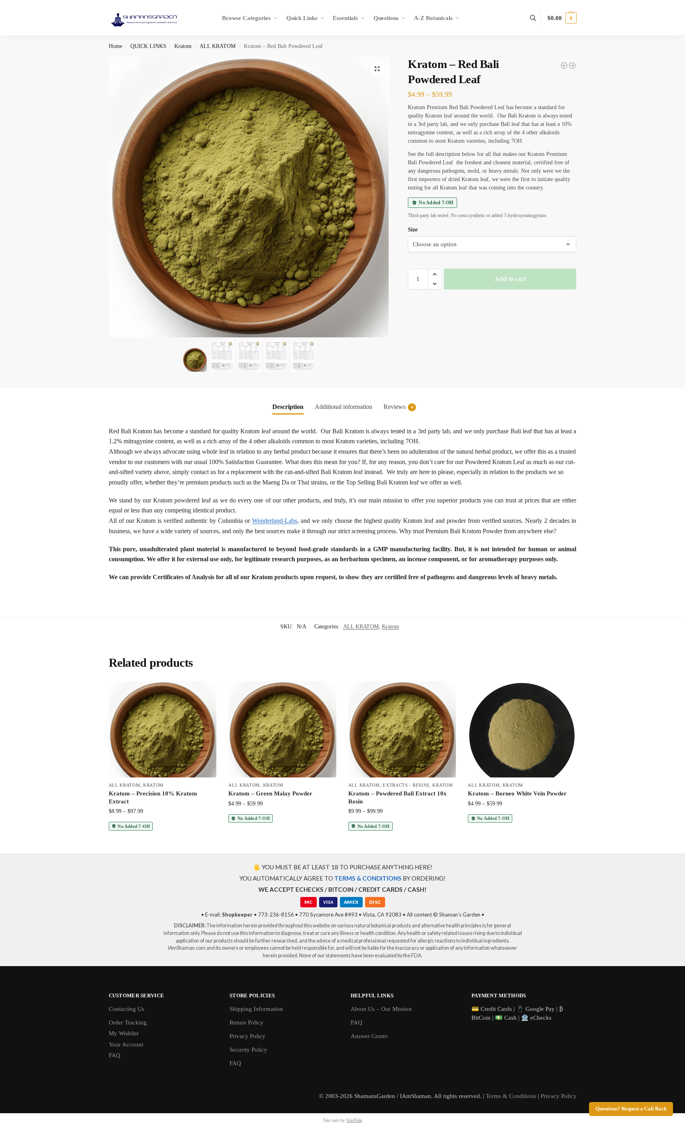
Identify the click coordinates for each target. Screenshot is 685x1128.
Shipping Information (256, 1009)
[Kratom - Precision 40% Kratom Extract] (564, 66)
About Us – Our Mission (381, 1009)
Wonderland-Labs (274, 520)
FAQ (114, 1055)
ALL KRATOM (218, 46)
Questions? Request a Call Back (631, 1109)
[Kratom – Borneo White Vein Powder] (522, 729)
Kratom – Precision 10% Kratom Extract (153, 797)
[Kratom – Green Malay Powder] (282, 729)
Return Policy (247, 1022)
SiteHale (354, 1120)
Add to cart (510, 278)
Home (115, 46)
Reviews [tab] (398, 406)
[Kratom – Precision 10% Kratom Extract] (163, 729)
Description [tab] (288, 406)
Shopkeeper (237, 914)
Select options (162, 846)
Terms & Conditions (511, 1096)
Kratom (183, 46)
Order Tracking (128, 1022)
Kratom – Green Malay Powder (270, 793)
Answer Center (369, 1036)
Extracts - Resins (406, 785)
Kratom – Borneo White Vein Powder (517, 793)
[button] (561, 18)
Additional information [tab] (343, 406)
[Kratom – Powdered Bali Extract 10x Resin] (402, 729)
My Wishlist (123, 1033)
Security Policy (248, 1049)
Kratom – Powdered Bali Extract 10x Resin (397, 797)
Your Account (126, 1044)
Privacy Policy (248, 1036)
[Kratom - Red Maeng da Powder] (572, 66)
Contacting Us (126, 1009)
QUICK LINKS (148, 46)
